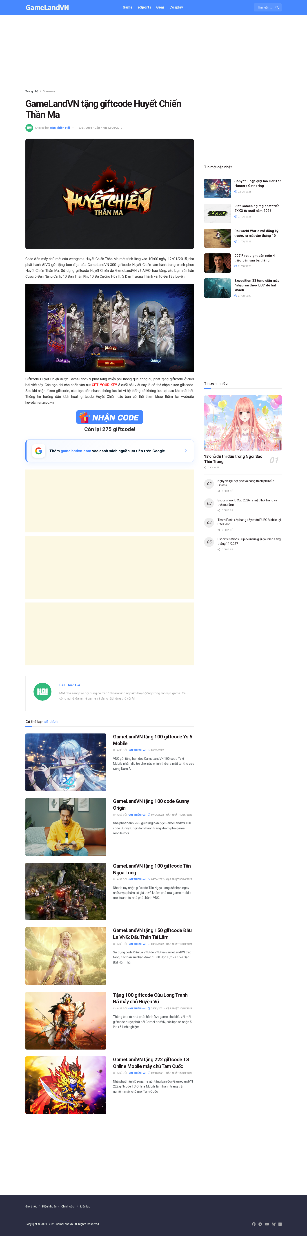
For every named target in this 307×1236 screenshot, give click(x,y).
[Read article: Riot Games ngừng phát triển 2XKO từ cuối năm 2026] (217, 213)
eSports (144, 7)
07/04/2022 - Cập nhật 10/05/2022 (171, 814)
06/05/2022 (157, 750)
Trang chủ (31, 91)
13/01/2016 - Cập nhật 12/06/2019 (99, 127)
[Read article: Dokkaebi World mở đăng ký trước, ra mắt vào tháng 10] (217, 238)
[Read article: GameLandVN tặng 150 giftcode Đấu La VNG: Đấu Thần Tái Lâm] (65, 956)
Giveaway (49, 91)
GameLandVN (47, 7)
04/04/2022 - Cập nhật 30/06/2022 (171, 879)
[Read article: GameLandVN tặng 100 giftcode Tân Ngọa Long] (65, 891)
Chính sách (68, 1206)
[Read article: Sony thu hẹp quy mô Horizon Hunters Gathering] (217, 188)
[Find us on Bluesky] (274, 1224)
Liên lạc (85, 1206)
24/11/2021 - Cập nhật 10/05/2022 (171, 1008)
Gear (160, 7)
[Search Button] (277, 7)
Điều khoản (49, 1206)
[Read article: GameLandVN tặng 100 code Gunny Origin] (65, 827)
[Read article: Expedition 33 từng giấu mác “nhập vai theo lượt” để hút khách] (217, 288)
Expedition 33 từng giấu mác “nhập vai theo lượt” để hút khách (257, 285)
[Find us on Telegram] (260, 1224)
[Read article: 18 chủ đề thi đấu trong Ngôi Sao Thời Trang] (243, 423)
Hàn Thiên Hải (60, 127)
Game (128, 7)
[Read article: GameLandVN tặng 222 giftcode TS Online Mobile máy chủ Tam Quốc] (65, 1085)
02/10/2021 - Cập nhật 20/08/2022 (171, 1073)
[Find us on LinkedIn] (280, 1224)
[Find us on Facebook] (254, 1224)
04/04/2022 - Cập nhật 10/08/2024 (171, 944)
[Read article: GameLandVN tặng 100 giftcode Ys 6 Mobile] (65, 762)
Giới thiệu (31, 1206)
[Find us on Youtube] (267, 1224)
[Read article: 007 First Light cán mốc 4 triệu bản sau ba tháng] (217, 263)
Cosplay (176, 7)
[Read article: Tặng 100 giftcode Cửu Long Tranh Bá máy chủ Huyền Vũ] (65, 1021)
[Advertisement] (153, 53)
